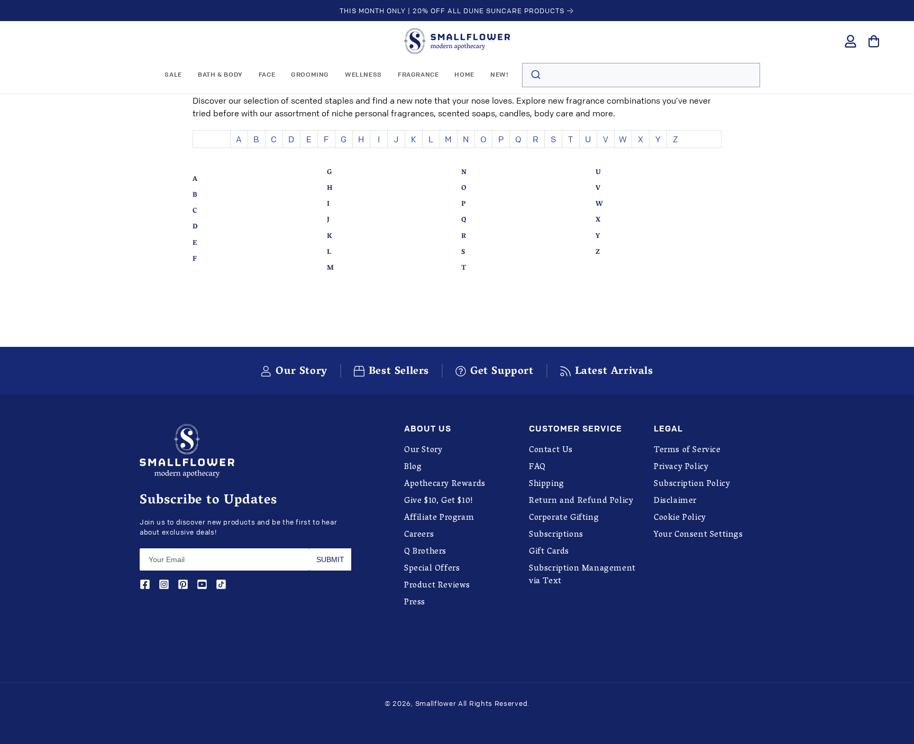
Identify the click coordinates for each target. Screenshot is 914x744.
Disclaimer (675, 501)
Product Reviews (437, 586)
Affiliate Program (439, 518)
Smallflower (435, 703)
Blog (413, 467)
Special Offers (432, 569)
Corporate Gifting (564, 518)
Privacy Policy (681, 467)
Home (464, 74)
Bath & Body (220, 74)
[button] (220, 74)
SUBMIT (330, 559)
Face (267, 74)
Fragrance (418, 74)
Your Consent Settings (698, 535)
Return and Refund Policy (581, 501)
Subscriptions (556, 535)
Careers (419, 535)
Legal (668, 429)
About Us (427, 429)
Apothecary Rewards (445, 484)
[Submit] (535, 75)
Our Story (423, 450)
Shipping (546, 484)
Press (414, 603)
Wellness (363, 74)
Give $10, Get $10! (438, 501)
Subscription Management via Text (582, 575)
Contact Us (551, 450)
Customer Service (575, 429)
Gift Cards (549, 552)
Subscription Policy (692, 484)
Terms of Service (687, 450)
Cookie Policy (680, 518)
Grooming (310, 74)
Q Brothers (425, 552)
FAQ (537, 467)
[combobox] (641, 75)
